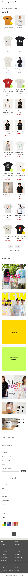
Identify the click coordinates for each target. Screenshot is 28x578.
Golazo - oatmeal (7, 194)
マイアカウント (18, 564)
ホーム (3, 8)
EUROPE (16, 8)
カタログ (2, 547)
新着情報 (16, 541)
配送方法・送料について (5, 560)
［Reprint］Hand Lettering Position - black (8, 175)
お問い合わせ (17, 570)
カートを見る (17, 554)
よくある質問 (3, 554)
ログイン (16, 567)
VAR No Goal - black (20, 131)
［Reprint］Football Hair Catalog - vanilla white (20, 175)
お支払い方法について (19, 557)
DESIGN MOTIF (9, 8)
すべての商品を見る (18, 544)
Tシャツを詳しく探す (8, 437)
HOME (2, 541)
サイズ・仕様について (5, 551)
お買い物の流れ (4, 557)
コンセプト (3, 544)
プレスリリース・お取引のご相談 (7, 571)
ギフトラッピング (18, 551)
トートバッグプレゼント (19, 547)
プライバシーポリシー (19, 560)
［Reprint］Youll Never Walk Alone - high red (8, 91)
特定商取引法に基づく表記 (6, 564)
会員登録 (2, 567)
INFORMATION (6, 258)
